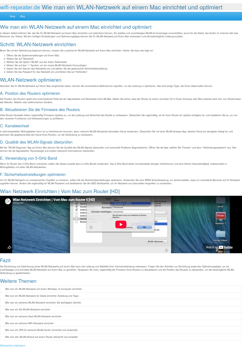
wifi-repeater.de (20, 7)
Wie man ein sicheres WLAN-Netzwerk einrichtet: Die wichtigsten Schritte (42, 302)
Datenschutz (6, 345)
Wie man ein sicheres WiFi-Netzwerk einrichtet (29, 323)
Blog (22, 16)
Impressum (19, 345)
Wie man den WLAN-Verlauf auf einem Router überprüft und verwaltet (41, 336)
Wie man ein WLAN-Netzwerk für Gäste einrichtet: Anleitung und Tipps (41, 295)
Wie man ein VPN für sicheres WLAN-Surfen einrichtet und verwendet (41, 330)
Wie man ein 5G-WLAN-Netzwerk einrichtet (27, 309)
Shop (12, 16)
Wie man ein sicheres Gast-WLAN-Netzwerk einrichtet (32, 316)
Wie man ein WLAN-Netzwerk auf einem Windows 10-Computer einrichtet (43, 289)
